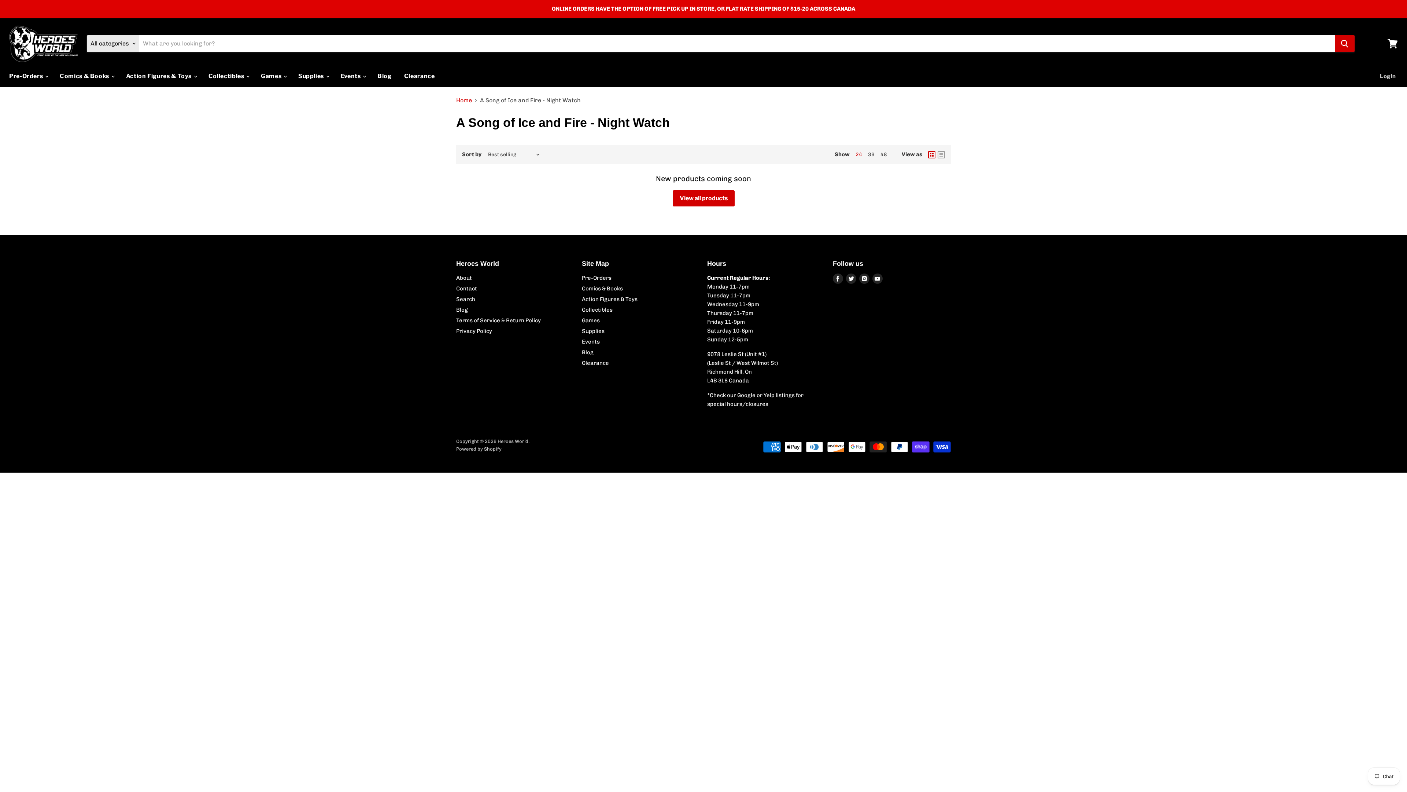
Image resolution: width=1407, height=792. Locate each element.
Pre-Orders (26, 76)
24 (859, 154)
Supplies (311, 76)
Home (464, 100)
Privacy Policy (474, 331)
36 (871, 154)
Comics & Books (85, 76)
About (464, 278)
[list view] (941, 154)
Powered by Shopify (479, 449)
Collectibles (226, 76)
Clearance (419, 76)
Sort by (471, 154)
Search (465, 299)
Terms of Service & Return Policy (498, 320)
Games (272, 76)
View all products (704, 198)
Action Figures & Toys (159, 76)
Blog (384, 76)
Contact (466, 288)
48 (883, 154)
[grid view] (931, 154)
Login (1388, 76)
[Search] (1345, 43)
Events (351, 76)
